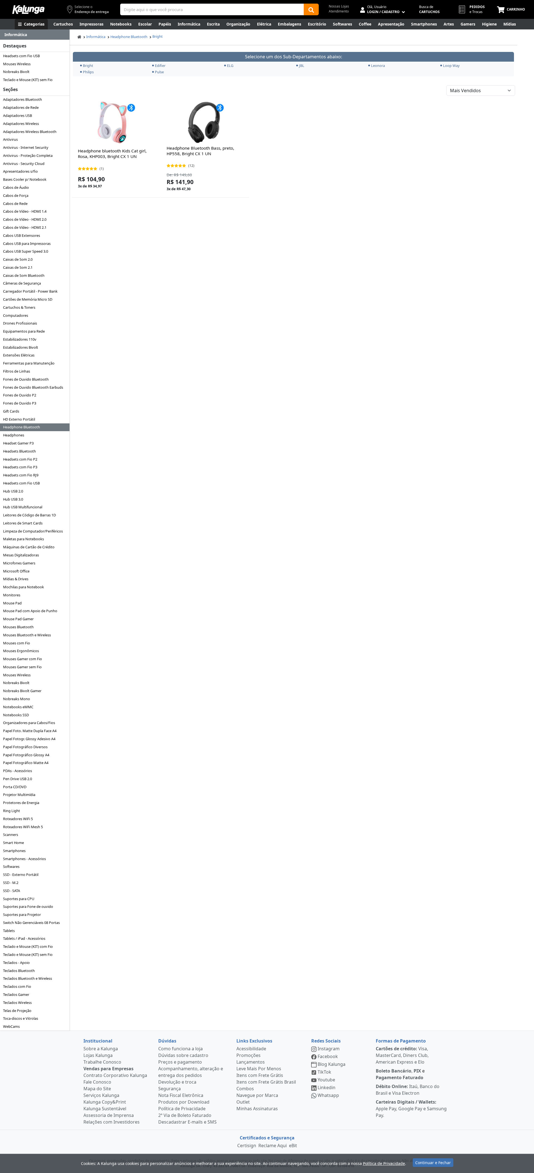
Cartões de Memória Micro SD (27, 299)
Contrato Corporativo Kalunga (115, 1075)
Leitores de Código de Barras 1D (29, 515)
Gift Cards (11, 411)
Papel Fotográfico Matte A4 (25, 762)
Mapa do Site (97, 1089)
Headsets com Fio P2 (20, 459)
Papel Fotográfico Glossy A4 (26, 754)
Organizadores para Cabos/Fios (29, 722)
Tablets (9, 930)
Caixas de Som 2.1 (18, 267)
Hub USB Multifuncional (22, 506)
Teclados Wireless (17, 1002)
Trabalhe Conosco (102, 1062)
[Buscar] (311, 9)
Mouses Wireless (17, 63)
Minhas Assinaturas (257, 1109)
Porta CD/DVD (14, 786)
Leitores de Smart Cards (23, 523)
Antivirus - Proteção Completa (28, 155)
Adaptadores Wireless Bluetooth (29, 131)
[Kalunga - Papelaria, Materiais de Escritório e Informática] (28, 9)
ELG (230, 65)
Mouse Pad (12, 603)
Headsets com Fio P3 (20, 466)
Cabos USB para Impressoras (27, 243)
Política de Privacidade (182, 1109)
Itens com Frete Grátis (259, 1075)
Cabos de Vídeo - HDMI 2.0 (24, 219)
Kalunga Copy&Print (104, 1102)
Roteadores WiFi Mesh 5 (23, 826)
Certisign (246, 1145)
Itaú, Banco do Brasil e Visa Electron (407, 1089)
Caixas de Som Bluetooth (23, 275)
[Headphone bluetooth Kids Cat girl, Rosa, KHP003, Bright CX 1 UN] (116, 122)
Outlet (243, 1102)
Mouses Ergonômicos (21, 650)
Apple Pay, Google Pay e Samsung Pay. (411, 1108)
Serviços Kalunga (101, 1095)
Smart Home (13, 842)
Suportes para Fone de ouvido (28, 906)
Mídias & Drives (15, 578)
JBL (301, 65)
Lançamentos (250, 1062)
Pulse (159, 71)
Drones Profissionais (20, 323)
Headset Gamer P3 (18, 443)
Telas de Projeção (17, 1010)
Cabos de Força (15, 195)
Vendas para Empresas (108, 1069)
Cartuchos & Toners (19, 307)
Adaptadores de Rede (21, 107)
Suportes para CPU (18, 898)
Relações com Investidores (111, 1122)
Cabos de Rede (15, 203)
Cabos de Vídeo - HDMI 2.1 (24, 227)
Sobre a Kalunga (100, 1049)
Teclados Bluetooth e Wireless (27, 978)
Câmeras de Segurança (22, 283)
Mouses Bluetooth (18, 626)
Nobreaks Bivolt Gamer (22, 690)
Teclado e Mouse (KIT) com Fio (28, 946)
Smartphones (14, 850)
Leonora (378, 65)
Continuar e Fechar (433, 1162)
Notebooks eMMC (18, 706)
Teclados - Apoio (16, 962)
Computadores (15, 315)
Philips (88, 71)
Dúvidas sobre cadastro (183, 1055)
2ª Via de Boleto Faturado (184, 1115)
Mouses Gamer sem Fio (22, 666)
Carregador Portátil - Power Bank (30, 291)
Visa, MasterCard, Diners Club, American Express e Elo (402, 1055)
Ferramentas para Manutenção (29, 363)
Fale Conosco (97, 1082)
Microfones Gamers (19, 563)
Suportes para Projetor (22, 914)
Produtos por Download (183, 1102)
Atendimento (339, 11)
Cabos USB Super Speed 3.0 (25, 251)
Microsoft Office (16, 571)
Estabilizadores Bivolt (20, 347)
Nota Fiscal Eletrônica (180, 1095)
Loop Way (451, 65)
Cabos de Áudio (16, 187)
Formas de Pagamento (401, 1041)
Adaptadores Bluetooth (22, 99)
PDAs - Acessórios (17, 770)
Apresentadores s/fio (20, 171)
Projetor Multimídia (19, 794)
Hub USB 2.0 (13, 491)
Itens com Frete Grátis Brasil (266, 1082)
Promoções (248, 1055)
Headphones (13, 435)
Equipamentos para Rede (24, 331)
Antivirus (10, 139)
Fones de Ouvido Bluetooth (26, 379)
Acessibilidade (251, 1049)
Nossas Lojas (339, 6)
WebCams (11, 1026)
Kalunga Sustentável (104, 1109)
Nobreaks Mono (16, 698)
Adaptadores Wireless (21, 123)
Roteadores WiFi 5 (18, 818)
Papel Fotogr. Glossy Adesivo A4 (29, 738)
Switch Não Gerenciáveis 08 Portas (31, 922)
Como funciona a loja (180, 1049)
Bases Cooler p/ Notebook (24, 179)
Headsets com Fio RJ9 (20, 475)
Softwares (11, 866)
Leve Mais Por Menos (258, 1069)
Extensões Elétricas (18, 355)
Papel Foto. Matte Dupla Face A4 (29, 730)
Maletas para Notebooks (23, 538)
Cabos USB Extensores (21, 235)
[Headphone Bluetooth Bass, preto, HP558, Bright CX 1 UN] (205, 122)
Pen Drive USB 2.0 (17, 778)
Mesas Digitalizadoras (21, 554)
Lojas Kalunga (98, 1055)
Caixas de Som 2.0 (18, 259)
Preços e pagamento (180, 1062)
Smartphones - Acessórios (24, 858)
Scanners (10, 834)
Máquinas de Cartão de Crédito (29, 546)
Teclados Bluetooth (19, 970)
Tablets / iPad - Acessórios (24, 938)
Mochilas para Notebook (23, 586)
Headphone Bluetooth (21, 427)
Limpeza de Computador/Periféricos (33, 531)
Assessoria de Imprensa (108, 1115)
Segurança (169, 1089)
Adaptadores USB (17, 115)
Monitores (11, 594)
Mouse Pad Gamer (18, 618)
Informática (95, 36)
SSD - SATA (11, 890)
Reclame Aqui (272, 1145)
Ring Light (11, 810)
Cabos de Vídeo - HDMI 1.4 (24, 211)
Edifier (160, 65)
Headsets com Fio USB (21, 55)
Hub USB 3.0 (13, 499)
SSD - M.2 (10, 882)
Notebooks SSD (16, 714)
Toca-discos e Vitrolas (20, 1018)
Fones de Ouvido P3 (19, 403)
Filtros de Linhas (16, 371)
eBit (293, 1145)
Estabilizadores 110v (19, 339)
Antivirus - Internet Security (25, 147)
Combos (245, 1089)
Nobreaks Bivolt (16, 71)
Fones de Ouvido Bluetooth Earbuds (33, 387)
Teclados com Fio (17, 986)
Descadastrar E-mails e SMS (187, 1122)
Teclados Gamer (16, 994)
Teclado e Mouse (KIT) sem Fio (28, 79)
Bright (157, 36)
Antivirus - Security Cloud (23, 163)
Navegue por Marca (257, 1095)
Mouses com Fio (16, 642)
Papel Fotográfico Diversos (25, 746)
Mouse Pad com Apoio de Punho (30, 610)
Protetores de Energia (21, 802)
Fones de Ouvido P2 (19, 395)
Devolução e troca (177, 1082)
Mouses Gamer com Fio (22, 658)
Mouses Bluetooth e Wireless (27, 634)
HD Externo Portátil (19, 419)
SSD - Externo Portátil (20, 874)
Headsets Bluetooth (19, 451)
